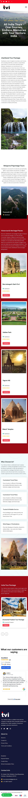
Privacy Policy (4, 743)
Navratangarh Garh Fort (11, 284)
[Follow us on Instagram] (6, 1)
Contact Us (3, 740)
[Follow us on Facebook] (3, 1)
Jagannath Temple (9, 212)
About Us (3, 737)
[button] (2, 29)
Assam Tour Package (9, 620)
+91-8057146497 (7, 781)
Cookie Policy (4, 761)
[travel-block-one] (14, 265)
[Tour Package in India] (6, 7)
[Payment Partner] (14, 795)
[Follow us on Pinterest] (8, 1)
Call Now (6, 295)
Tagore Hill (6, 380)
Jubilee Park (7, 332)
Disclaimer (3, 756)
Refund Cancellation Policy (7, 764)
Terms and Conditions (6, 746)
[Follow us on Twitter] (1, 1)
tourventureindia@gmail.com (10, 779)
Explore (6, 627)
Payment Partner (5, 758)
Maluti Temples (8, 429)
